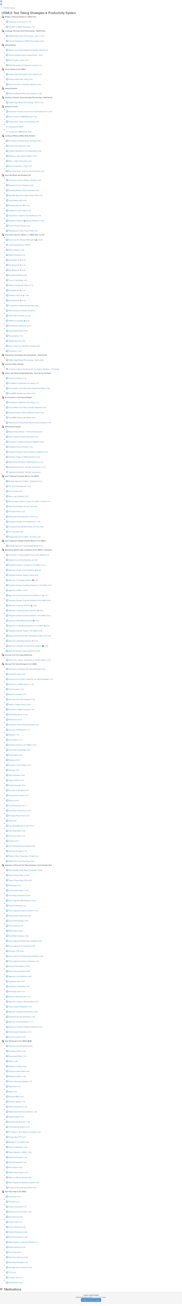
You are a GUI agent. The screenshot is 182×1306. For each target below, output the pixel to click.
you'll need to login (99, 1297)
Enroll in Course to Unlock (91, 1300)
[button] (1, 2)
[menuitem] (1, 5)
